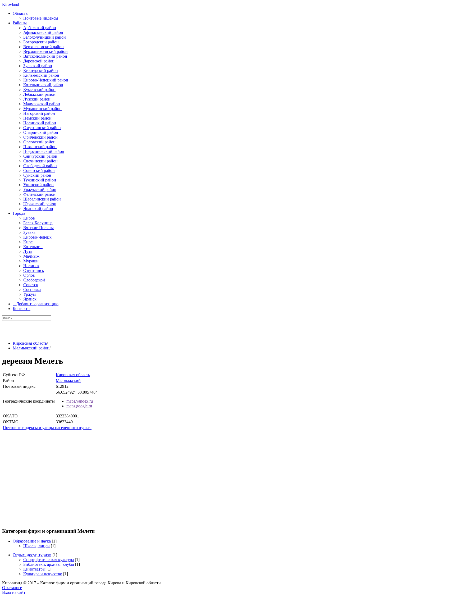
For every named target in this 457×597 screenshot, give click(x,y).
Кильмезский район (41, 75)
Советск (30, 284)
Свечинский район (40, 161)
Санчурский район (40, 156)
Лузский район (37, 99)
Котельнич (33, 246)
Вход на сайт (13, 592)
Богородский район (41, 42)
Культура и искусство (42, 574)
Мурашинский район (42, 108)
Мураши (31, 261)
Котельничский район (43, 85)
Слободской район (40, 165)
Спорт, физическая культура (48, 559)
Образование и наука (32, 541)
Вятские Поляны (38, 227)
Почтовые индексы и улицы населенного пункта (47, 427)
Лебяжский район (39, 94)
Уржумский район (39, 189)
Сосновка (32, 289)
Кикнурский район (40, 70)
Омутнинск (33, 270)
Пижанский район (40, 146)
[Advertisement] (228, 510)
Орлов (29, 275)
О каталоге (12, 587)
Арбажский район (39, 27)
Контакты (21, 308)
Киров (29, 218)
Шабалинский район (42, 199)
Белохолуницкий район (44, 37)
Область (20, 13)
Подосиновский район (43, 151)
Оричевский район (40, 137)
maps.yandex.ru (79, 401)
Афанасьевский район (43, 32)
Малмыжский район (41, 104)
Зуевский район (37, 65)
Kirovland (10, 4)
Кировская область (30, 343)
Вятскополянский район (45, 56)
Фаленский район (39, 194)
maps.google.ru (79, 406)
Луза (27, 251)
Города (19, 213)
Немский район (37, 118)
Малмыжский (68, 380)
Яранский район (38, 208)
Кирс (28, 242)
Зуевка (29, 232)
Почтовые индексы (40, 18)
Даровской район (38, 61)
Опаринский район (40, 132)
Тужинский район (39, 180)
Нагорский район (39, 113)
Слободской (34, 280)
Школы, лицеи (36, 546)
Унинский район (38, 185)
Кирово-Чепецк (37, 237)
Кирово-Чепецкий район (45, 80)
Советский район (39, 170)
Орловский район (39, 142)
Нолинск (31, 265)
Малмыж (31, 256)
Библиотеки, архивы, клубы (48, 564)
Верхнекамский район (43, 46)
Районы (20, 23)
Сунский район (37, 175)
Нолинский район (39, 123)
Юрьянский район (39, 204)
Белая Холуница (38, 223)
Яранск (29, 299)
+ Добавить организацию (35, 304)
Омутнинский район (42, 127)
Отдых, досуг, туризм (32, 555)
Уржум (29, 294)
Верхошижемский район (45, 51)
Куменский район (39, 89)
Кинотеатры (34, 569)
